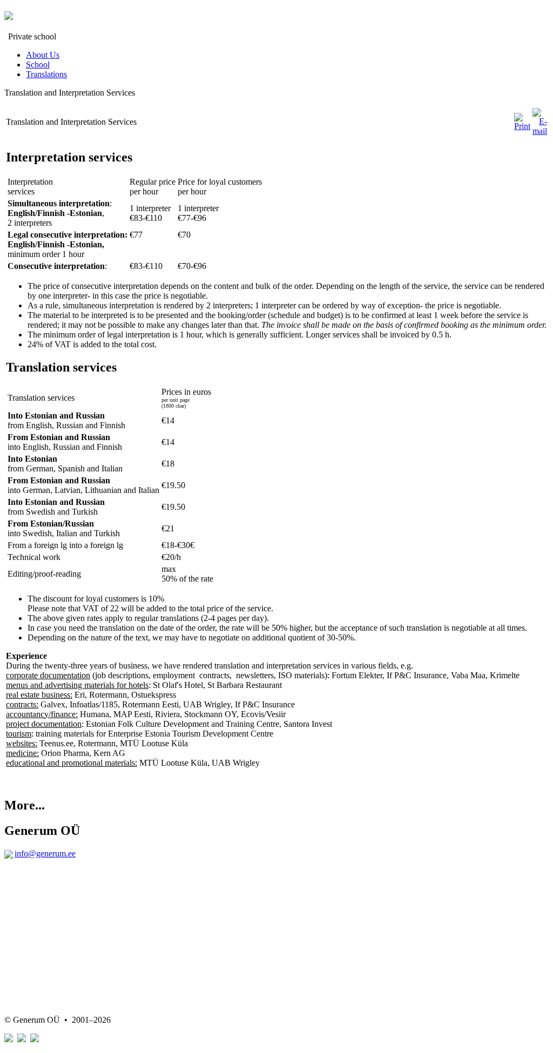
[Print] (522, 126)
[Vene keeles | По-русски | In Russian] (21, 1039)
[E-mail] (539, 131)
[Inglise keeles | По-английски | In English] (34, 1039)
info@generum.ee (45, 853)
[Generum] (8, 14)
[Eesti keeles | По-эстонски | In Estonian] (8, 1039)
